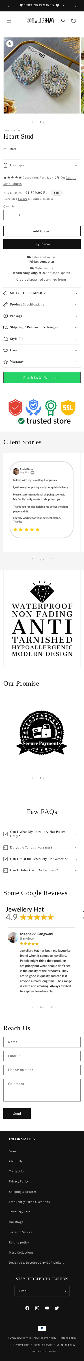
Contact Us (17, 1171)
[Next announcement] (76, 6)
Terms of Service (20, 1232)
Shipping (23, 198)
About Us (15, 1161)
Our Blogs (16, 1222)
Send (17, 1113)
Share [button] (13, 149)
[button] (9, 21)
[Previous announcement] (8, 6)
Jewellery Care (19, 1212)
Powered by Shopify (44, 1337)
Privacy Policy (18, 1181)
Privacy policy (21, 1344)
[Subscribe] (64, 1291)
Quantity (9, 206)
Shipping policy (66, 1344)
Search (14, 1151)
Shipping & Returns (23, 1192)
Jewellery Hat (25, 1337)
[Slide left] (32, 122)
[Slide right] (52, 122)
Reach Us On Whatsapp (42, 377)
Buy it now (42, 244)
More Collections (21, 1252)
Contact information (44, 1351)
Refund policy (19, 1242)
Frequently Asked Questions (29, 1202)
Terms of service (43, 1344)
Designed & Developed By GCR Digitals (36, 1263)
